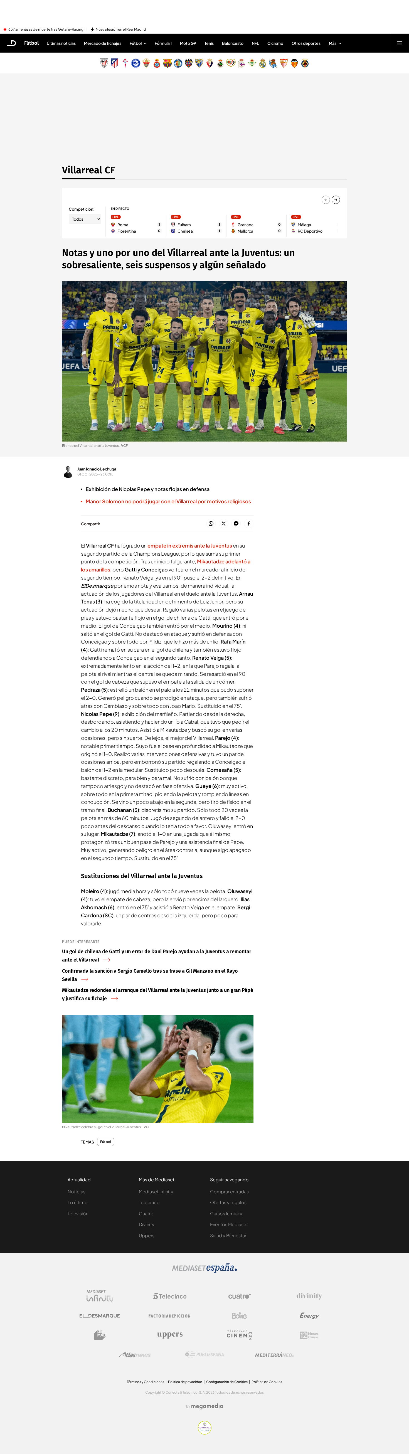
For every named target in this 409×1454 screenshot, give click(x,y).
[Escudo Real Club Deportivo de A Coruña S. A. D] (241, 63)
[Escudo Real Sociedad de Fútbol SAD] (273, 63)
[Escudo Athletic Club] (104, 63)
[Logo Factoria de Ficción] (170, 1316)
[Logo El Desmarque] (100, 1316)
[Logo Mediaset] (204, 1271)
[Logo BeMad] (100, 1335)
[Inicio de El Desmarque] (11, 43)
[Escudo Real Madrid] (262, 63)
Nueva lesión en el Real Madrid (121, 29)
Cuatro (146, 1213)
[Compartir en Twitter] (223, 524)
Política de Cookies (267, 1382)
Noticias (76, 1191)
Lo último (78, 1202)
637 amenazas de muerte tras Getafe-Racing (45, 29)
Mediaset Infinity (156, 1191)
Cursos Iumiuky (226, 1213)
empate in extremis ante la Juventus (189, 545)
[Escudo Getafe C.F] (178, 63)
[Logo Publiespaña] (204, 1355)
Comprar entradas (229, 1191)
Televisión (78, 1213)
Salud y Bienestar (228, 1235)
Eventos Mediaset (229, 1224)
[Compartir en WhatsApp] (211, 524)
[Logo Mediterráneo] (274, 1354)
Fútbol (31, 43)
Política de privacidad (185, 1382)
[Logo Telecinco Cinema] (239, 1335)
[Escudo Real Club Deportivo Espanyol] (157, 63)
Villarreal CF (88, 170)
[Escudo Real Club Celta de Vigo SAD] (125, 63)
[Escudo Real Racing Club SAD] (220, 63)
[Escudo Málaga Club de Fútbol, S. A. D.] (199, 63)
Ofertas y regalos (228, 1202)
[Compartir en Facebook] (248, 524)
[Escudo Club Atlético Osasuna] (210, 63)
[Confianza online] (204, 1433)
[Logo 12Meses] (309, 1335)
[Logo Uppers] (170, 1335)
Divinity (146, 1224)
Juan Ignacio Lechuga (96, 469)
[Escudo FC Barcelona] (167, 63)
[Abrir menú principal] (399, 43)
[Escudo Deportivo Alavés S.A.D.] (136, 63)
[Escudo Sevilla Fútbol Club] (284, 63)
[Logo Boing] (239, 1316)
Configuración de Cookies (227, 1382)
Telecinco (149, 1202)
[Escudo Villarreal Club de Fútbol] (305, 63)
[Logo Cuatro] (239, 1296)
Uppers (146, 1235)
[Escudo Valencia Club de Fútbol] (294, 63)
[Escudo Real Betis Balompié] (252, 63)
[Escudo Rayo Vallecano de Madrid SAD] (231, 63)
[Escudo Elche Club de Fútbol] (146, 63)
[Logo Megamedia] (207, 1406)
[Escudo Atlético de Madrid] (114, 63)
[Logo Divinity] (309, 1296)
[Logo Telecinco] (169, 1296)
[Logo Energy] (309, 1316)
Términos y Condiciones (145, 1382)
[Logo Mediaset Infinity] (100, 1296)
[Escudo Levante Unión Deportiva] (188, 63)
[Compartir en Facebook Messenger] (236, 524)
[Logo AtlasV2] (135, 1354)
